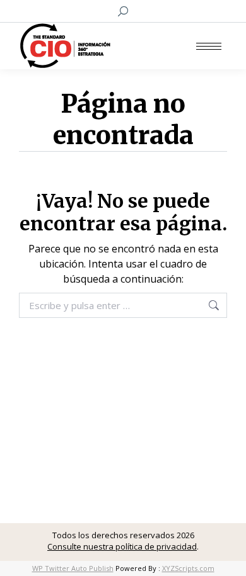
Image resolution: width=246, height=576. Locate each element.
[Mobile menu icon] (208, 46)
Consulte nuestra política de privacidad (122, 546)
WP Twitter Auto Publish (73, 568)
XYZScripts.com (188, 568)
